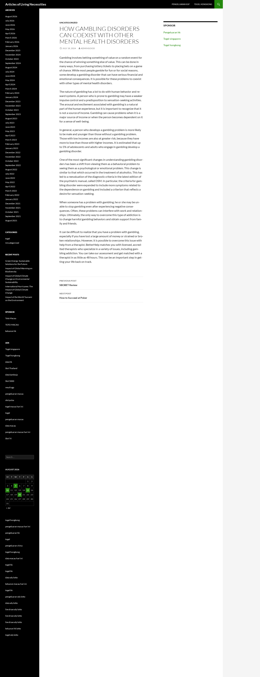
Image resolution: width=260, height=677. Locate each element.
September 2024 (13, 63)
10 (7, 490)
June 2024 (10, 76)
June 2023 (10, 127)
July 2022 (9, 173)
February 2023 (12, 144)
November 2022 (13, 156)
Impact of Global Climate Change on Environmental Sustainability (17, 278)
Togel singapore (172, 38)
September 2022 (13, 165)
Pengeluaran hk (171, 32)
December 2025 (12, 50)
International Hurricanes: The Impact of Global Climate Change (19, 289)
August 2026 (11, 16)
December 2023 (12, 101)
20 (19, 494)
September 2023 (13, 114)
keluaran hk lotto (13, 628)
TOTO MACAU (12, 324)
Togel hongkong (203, 4)
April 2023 (10, 135)
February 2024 (12, 93)
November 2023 (13, 105)
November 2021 (13, 207)
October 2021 (12, 212)
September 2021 (13, 216)
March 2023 (11, 139)
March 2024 (11, 88)
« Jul (8, 508)
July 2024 (9, 71)
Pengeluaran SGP (181, 4)
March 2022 (11, 190)
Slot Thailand (11, 368)
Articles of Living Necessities (25, 4)
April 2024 (10, 84)
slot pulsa (9, 400)
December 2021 (12, 203)
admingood (88, 48)
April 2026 (10, 33)
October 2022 (12, 161)
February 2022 (12, 195)
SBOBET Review (68, 282)
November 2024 (13, 54)
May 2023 (10, 131)
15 (28, 490)
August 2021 (11, 220)
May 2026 (10, 29)
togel (7, 238)
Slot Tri (8, 438)
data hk (8, 362)
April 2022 (10, 186)
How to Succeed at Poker (73, 295)
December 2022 (12, 152)
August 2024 (11, 67)
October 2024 (12, 59)
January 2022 (11, 199)
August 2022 (11, 169)
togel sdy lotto (11, 635)
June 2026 (10, 25)
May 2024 (10, 80)
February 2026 (12, 42)
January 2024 (11, 97)
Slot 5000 (9, 381)
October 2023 (12, 110)
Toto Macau (10, 318)
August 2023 (11, 118)
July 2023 (9, 122)
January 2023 (11, 148)
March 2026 (11, 37)
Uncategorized (68, 22)
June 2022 (10, 178)
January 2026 (11, 46)
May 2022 (10, 182)
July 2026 (9, 20)
